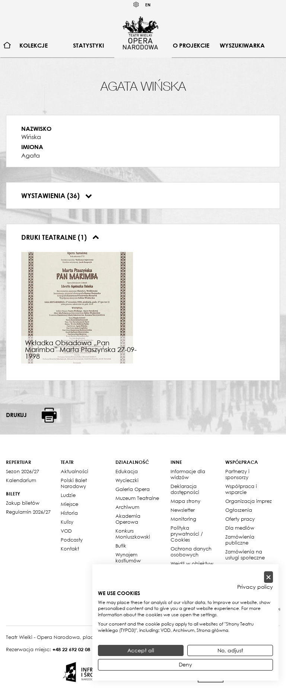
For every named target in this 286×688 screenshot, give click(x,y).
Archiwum (127, 507)
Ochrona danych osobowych (191, 552)
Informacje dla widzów (188, 474)
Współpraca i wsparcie (241, 489)
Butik (120, 546)
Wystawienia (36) (51, 195)
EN (147, 4)
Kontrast (136, 4)
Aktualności (74, 471)
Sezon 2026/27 (22, 471)
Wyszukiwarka (242, 45)
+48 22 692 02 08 (71, 649)
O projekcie (191, 45)
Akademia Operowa (127, 519)
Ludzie (68, 495)
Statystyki (88, 45)
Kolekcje (33, 45)
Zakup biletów (22, 503)
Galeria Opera (132, 489)
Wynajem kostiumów (128, 557)
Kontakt (70, 549)
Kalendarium (21, 480)
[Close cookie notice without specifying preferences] (268, 577)
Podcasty (72, 540)
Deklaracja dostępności (185, 489)
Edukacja (126, 471)
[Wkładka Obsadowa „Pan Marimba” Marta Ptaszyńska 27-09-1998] (77, 307)
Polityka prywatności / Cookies (187, 534)
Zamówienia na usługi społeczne (245, 555)
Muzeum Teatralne (137, 498)
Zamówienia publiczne (239, 540)
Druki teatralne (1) (55, 237)
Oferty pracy (240, 519)
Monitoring (183, 519)
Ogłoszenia (238, 510)
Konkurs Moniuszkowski (132, 534)
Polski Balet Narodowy (74, 483)
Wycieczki (127, 480)
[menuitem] (7, 45)
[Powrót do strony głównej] (140, 32)
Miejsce (69, 504)
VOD (66, 531)
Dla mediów (239, 528)
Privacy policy (255, 587)
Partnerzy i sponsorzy (237, 474)
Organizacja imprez (248, 501)
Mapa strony (185, 501)
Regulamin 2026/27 (28, 512)
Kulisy (67, 522)
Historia (69, 513)
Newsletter (183, 510)
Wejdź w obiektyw (192, 563)
